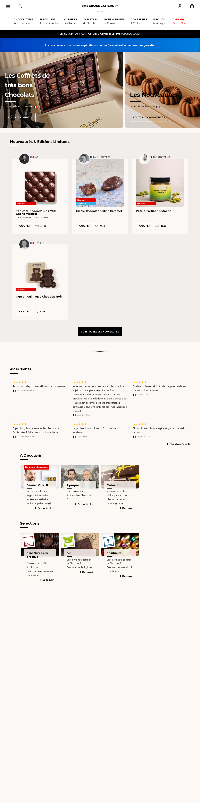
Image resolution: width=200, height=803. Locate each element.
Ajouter (24, 226)
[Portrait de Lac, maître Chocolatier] (24, 159)
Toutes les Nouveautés (149, 117)
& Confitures (139, 21)
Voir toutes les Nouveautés (100, 331)
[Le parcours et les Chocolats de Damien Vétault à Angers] (40, 476)
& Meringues (159, 21)
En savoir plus (45, 508)
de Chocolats (70, 21)
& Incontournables (49, 21)
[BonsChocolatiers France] (100, 6)
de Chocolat (90, 21)
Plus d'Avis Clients (180, 444)
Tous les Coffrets (20, 117)
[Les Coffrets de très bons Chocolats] (61, 90)
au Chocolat (114, 21)
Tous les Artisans (23, 21)
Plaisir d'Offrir (179, 21)
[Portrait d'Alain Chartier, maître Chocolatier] (84, 159)
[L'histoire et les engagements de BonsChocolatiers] (80, 476)
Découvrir (127, 508)
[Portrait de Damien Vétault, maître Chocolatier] (144, 159)
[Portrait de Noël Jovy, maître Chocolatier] (24, 244)
